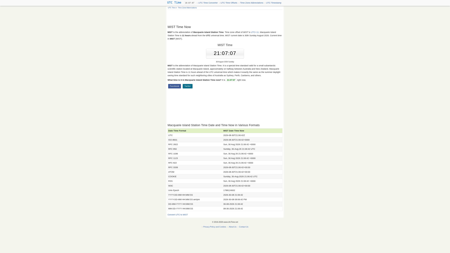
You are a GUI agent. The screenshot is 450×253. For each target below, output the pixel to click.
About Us (232, 227)
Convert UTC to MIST (178, 215)
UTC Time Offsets (229, 3)
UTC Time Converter (208, 3)
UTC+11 (255, 32)
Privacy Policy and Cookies (214, 227)
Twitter (187, 86)
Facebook (174, 86)
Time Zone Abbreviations (251, 3)
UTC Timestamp (273, 3)
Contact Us (243, 227)
